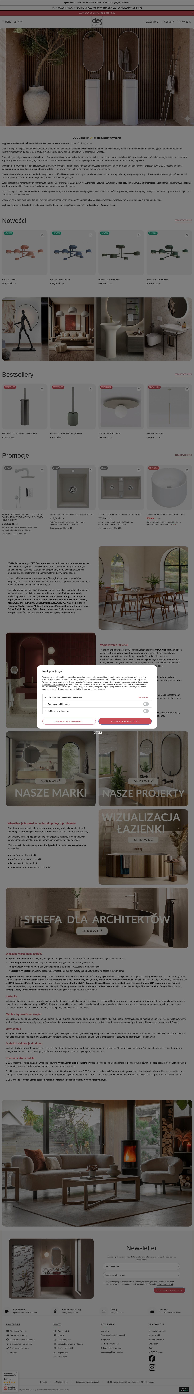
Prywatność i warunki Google (53, 684)
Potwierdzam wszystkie (125, 721)
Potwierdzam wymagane (69, 721)
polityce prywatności (74, 682)
